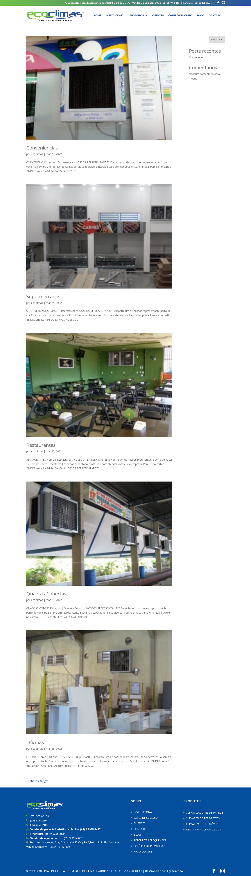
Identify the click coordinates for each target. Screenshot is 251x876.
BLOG (200, 15)
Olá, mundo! (196, 57)
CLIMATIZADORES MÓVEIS (202, 824)
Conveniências (42, 147)
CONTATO (215, 15)
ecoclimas (37, 154)
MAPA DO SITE (143, 851)
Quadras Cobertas (46, 593)
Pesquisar (217, 39)
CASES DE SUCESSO (180, 15)
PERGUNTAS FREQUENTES (150, 840)
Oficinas (35, 742)
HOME (97, 15)
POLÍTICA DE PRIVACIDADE (150, 846)
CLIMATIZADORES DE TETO (203, 818)
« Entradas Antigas (37, 781)
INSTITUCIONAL (115, 15)
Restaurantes (40, 445)
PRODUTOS (137, 15)
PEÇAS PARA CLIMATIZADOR (203, 829)
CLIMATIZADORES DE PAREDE (204, 812)
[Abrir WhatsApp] (241, 866)
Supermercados (43, 296)
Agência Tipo (175, 871)
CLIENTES (158, 15)
